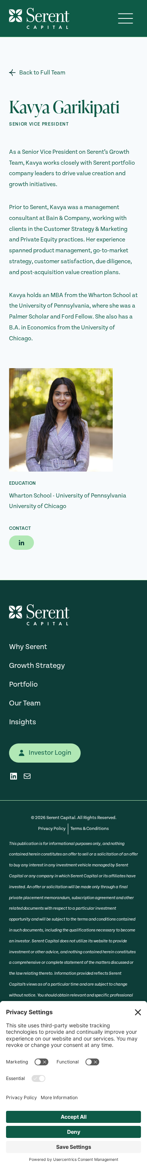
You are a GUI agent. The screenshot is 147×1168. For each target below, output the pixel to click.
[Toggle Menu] (125, 18)
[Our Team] (73, 72)
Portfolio (23, 684)
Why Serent (28, 647)
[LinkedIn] (21, 542)
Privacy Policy (52, 828)
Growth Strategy (37, 665)
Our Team (25, 703)
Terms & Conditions (89, 828)
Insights (22, 722)
